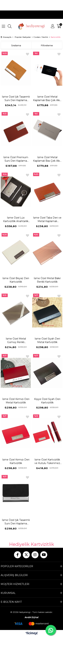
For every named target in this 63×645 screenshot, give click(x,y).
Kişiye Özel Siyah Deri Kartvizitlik (47, 400)
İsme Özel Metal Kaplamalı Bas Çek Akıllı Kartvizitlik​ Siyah (47, 98)
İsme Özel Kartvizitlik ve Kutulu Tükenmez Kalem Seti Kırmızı (47, 461)
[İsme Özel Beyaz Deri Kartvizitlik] (16, 252)
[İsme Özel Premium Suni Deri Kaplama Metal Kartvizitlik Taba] (16, 131)
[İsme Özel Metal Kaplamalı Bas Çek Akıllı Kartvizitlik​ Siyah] (47, 70)
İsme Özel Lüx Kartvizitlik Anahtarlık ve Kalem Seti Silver (15, 219)
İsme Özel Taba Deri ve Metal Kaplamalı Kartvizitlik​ (47, 219)
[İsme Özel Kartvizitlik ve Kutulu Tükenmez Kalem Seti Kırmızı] (47, 433)
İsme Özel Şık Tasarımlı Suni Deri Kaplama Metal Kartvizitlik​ (16, 98)
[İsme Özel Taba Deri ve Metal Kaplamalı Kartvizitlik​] (47, 191)
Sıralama (16, 45)
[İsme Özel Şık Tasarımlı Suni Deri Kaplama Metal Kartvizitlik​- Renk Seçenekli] (16, 494)
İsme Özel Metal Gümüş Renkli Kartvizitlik (16, 340)
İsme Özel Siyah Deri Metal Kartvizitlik (47, 340)
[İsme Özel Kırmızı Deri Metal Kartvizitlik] (16, 373)
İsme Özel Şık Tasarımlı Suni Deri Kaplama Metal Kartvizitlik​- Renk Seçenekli (16, 521)
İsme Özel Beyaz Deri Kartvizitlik (15, 280)
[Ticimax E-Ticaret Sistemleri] (31, 633)
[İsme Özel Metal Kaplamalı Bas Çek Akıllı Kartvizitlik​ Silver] (47, 131)
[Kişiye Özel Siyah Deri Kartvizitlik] (47, 373)
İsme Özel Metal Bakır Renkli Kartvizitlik (47, 280)
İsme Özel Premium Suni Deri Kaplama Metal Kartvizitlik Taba (15, 159)
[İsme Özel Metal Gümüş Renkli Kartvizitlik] (16, 312)
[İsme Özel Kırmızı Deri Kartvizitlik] (16, 433)
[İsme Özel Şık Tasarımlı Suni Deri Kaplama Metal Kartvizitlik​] (16, 70)
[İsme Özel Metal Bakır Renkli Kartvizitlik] (47, 252)
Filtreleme (47, 45)
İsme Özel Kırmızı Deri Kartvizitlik (15, 461)
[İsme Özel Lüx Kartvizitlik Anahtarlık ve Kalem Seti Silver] (16, 191)
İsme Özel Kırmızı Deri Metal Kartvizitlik (15, 400)
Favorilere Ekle (27, 54)
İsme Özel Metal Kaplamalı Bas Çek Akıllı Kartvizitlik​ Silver (47, 159)
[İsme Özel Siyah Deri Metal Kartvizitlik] (47, 312)
